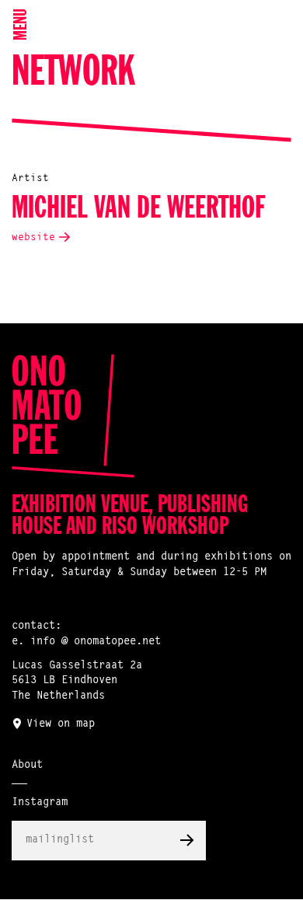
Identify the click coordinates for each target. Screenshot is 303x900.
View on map (60, 724)
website (33, 237)
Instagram (40, 802)
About (27, 765)
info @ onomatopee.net (95, 642)
